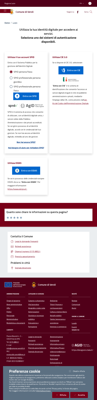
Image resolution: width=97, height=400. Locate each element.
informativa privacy (43, 390)
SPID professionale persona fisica (27, 87)
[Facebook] (76, 11)
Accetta (83, 394)
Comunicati (76, 304)
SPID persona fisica (23, 71)
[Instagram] (80, 340)
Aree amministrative (14, 304)
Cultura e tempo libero (58, 311)
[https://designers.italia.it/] (81, 345)
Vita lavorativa (33, 304)
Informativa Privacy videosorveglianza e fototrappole (57, 352)
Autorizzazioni (33, 311)
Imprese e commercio (58, 326)
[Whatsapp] (80, 336)
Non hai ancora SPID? (26, 142)
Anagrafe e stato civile (36, 308)
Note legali (54, 359)
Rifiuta (64, 394)
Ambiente (53, 300)
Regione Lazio (10, 3)
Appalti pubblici (56, 315)
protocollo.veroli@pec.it (16, 354)
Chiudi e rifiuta (80, 371)
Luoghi (74, 323)
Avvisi (74, 308)
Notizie (74, 300)
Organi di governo (13, 300)
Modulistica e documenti (16, 323)
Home (7, 22)
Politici (9, 311)
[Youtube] (74, 340)
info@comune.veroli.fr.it (16, 348)
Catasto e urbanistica (36, 300)
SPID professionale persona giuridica (27, 78)
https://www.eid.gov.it (17, 189)
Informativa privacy (57, 344)
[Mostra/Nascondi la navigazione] (5, 10)
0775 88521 (14, 342)
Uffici (8, 308)
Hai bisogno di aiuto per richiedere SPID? (26, 147)
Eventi (74, 327)
